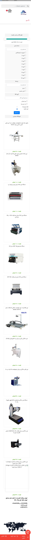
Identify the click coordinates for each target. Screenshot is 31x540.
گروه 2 (23, 55)
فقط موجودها (25, 107)
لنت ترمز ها (23, 104)
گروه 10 (23, 78)
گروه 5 (23, 64)
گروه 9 (23, 75)
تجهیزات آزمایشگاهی (20, 53)
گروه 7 (23, 70)
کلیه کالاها (26, 109)
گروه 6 (23, 67)
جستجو (17, 113)
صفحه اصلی (23, 537)
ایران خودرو (22, 91)
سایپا (23, 88)
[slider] (5, 39)
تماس (2, 536)
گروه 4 (23, 61)
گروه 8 (23, 72)
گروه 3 (23, 58)
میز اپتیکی (23, 101)
